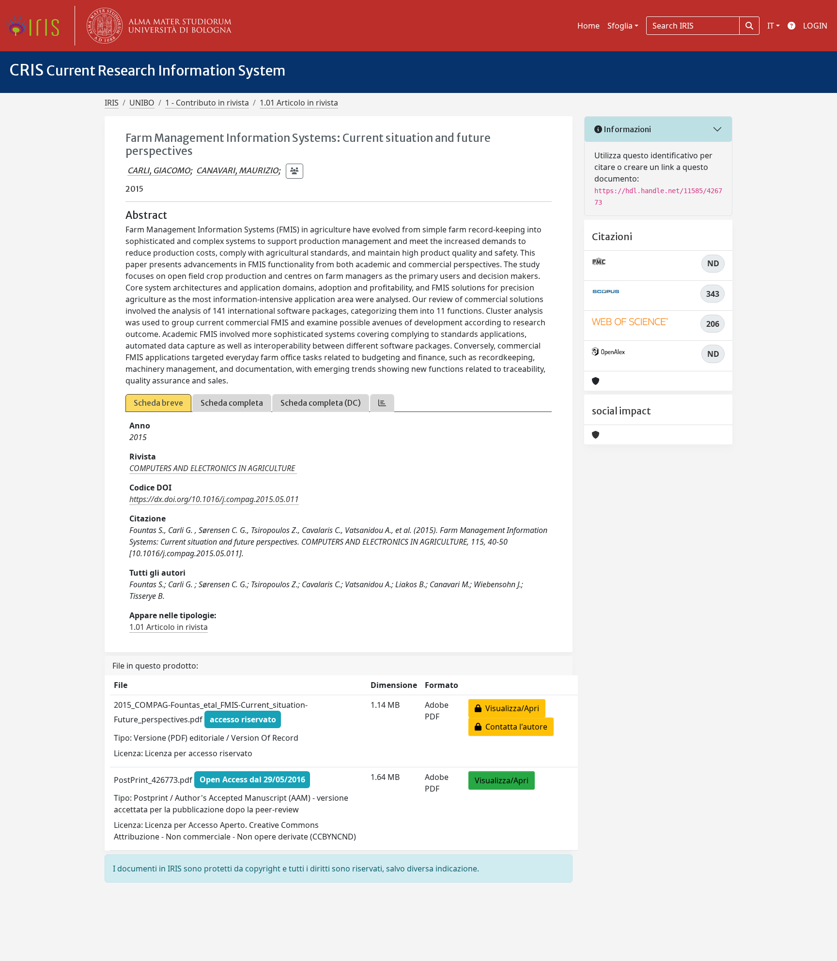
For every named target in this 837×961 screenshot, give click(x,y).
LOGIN (815, 25)
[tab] (382, 403)
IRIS (112, 102)
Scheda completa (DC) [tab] (320, 403)
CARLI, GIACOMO (158, 170)
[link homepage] (36, 26)
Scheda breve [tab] (158, 403)
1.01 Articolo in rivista (299, 102)
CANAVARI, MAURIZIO (237, 170)
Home (588, 25)
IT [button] (770, 25)
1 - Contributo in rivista (207, 102)
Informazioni (626, 129)
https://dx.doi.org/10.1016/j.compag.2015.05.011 (214, 499)
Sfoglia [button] (620, 25)
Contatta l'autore (514, 726)
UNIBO (142, 102)
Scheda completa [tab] (232, 403)
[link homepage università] (157, 26)
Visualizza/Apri (510, 708)
